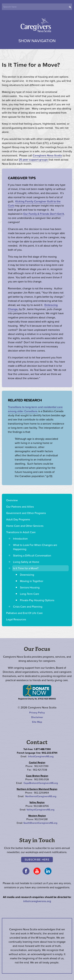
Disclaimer (37, 717)
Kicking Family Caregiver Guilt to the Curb (34, 203)
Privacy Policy (37, 712)
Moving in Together (31, 581)
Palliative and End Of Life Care (24, 613)
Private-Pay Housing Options (37, 600)
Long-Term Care (29, 594)
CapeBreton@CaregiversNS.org (41, 783)
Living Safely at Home (26, 562)
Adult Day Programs (18, 519)
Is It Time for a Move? (25, 568)
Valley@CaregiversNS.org (40, 809)
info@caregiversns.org (37, 901)
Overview (12, 500)
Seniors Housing (30, 587)
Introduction (20, 538)
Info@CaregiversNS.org (41, 756)
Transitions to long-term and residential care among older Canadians (35, 409)
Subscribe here (37, 859)
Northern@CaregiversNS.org (40, 796)
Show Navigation (37, 41)
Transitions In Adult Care (21, 532)
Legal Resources (16, 619)
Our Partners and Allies (20, 507)
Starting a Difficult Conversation (32, 555)
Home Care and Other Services (24, 526)
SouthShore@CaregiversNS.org (40, 823)
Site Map (37, 722)
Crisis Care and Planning (27, 606)
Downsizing (27, 575)
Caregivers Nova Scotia (37, 25)
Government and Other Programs (26, 513)
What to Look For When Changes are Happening (35, 547)
